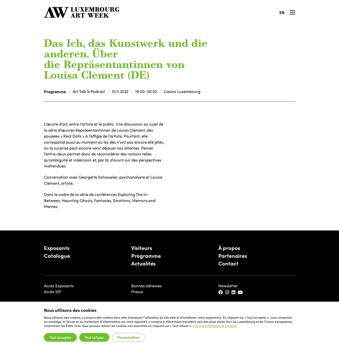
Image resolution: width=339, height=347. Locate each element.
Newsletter (228, 285)
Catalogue (57, 255)
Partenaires (232, 255)
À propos (229, 248)
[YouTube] (240, 292)
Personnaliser (128, 337)
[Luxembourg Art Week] (82, 12)
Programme (55, 91)
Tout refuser (94, 337)
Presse (137, 291)
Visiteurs (141, 248)
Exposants (57, 248)
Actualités (143, 263)
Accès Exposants (59, 285)
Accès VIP (52, 291)
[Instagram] (227, 292)
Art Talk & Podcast (89, 91)
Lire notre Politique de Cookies (214, 326)
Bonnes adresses (146, 285)
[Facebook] (220, 292)
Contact (228, 263)
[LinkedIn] (233, 292)
